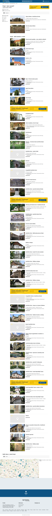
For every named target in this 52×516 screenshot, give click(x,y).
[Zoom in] (38, 460)
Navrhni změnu (21, 505)
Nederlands (22, 509)
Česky (3, 509)
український (18, 509)
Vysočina (28, 19)
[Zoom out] (38, 461)
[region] (19, 468)
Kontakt (20, 506)
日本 (20, 510)
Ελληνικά (8, 510)
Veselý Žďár (28, 42)
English (10, 509)
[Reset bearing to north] (38, 462)
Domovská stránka (21, 504)
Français (31, 509)
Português (11, 510)
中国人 (26, 510)
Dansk (37, 509)
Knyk (40, 19)
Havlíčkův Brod (29, 154)
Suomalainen (43, 509)
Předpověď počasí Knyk (6, 10)
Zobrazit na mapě (6, 9)
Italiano (28, 509)
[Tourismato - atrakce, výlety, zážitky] (6, 1)
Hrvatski (47, 509)
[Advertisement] (29, 71)
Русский (17, 510)
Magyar (26, 509)
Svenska (40, 509)
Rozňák (6, 456)
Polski (15, 509)
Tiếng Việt (23, 510)
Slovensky (6, 509)
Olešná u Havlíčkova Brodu (30, 126)
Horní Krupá (28, 91)
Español (34, 509)
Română (14, 510)
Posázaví (30, 19)
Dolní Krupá (28, 61)
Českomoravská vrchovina (35, 19)
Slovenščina (4, 510)
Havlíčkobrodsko (44, 19)
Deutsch (12, 509)
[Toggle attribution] (38, 477)
